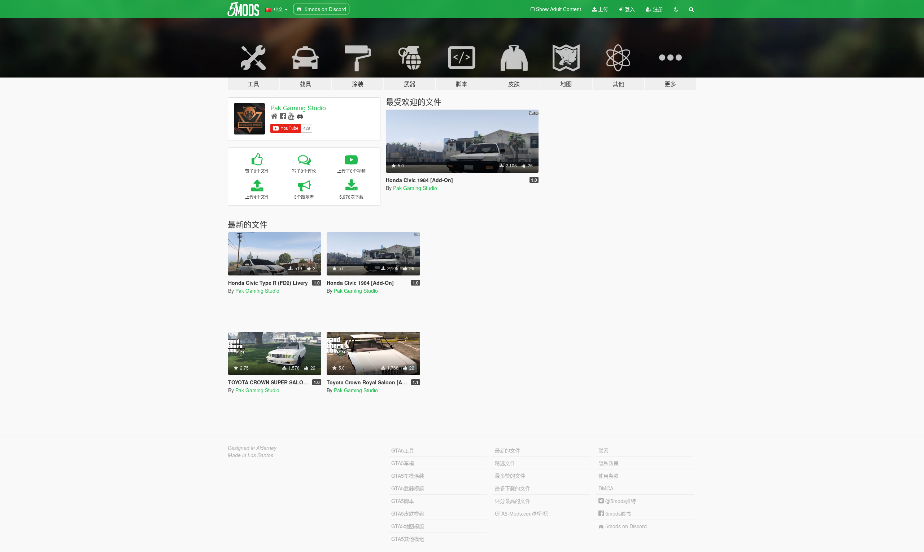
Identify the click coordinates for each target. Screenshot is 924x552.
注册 (657, 9)
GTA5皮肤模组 (407, 513)
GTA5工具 (402, 450)
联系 (603, 450)
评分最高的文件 (512, 500)
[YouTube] (291, 115)
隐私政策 (608, 463)
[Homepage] (274, 115)
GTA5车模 (402, 463)
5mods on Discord (625, 526)
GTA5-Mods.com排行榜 (521, 513)
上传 (602, 9)
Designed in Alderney (252, 447)
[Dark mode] (676, 9)
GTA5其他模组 (407, 538)
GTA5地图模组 (407, 526)
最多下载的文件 (512, 488)
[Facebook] (282, 115)
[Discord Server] (300, 115)
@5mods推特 (620, 500)
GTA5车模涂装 (407, 475)
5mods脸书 (617, 513)
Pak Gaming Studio (298, 107)
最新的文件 (507, 450)
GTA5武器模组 (407, 488)
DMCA (605, 488)
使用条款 (608, 475)
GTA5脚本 (402, 500)
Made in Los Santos (250, 455)
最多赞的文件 (510, 475)
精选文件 (505, 463)
